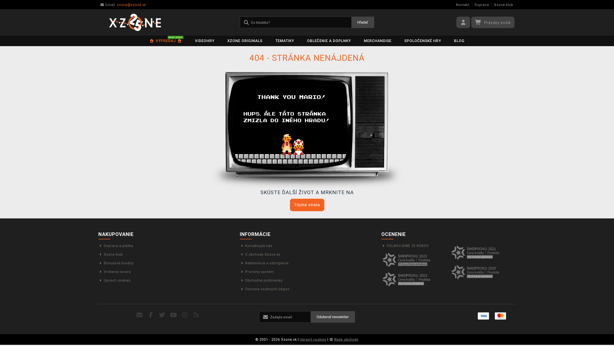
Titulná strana (307, 205)
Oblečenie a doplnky (329, 41)
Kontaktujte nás (258, 246)
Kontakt (463, 5)
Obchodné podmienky (264, 280)
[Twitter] (162, 315)
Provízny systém (259, 272)
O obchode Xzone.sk (262, 254)
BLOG (459, 41)
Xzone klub (503, 5)
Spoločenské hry (422, 41)
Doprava (482, 5)
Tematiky (284, 41)
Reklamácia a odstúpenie (267, 263)
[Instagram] (185, 315)
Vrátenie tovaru (117, 272)
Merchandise (377, 41)
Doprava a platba (118, 246)
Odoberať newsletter (333, 317)
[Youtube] (173, 315)
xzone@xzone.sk (126, 5)
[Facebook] (151, 315)
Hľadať (362, 22)
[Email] (139, 315)
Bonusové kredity (119, 263)
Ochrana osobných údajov (267, 289)
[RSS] (196, 315)
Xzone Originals (244, 41)
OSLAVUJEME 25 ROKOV (408, 246)
